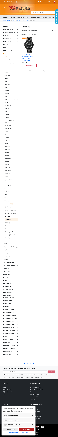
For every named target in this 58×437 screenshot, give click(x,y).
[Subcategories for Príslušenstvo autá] (17, 321)
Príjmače (5, 277)
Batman (7, 78)
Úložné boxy (8, 207)
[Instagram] (30, 363)
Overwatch (8, 170)
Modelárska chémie (9, 330)
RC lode (5, 48)
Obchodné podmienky (36, 387)
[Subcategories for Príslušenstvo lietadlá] (17, 315)
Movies (7, 161)
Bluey (6, 81)
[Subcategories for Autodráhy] (17, 238)
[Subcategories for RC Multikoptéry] (17, 42)
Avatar (6, 72)
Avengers (7, 75)
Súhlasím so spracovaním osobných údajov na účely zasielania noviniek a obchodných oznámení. (28, 374)
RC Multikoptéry (8, 42)
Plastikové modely (8, 29)
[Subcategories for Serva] (17, 280)
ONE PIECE (8, 167)
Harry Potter (8, 125)
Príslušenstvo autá (8, 321)
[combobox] (43, 12)
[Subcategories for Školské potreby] (17, 232)
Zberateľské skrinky (10, 210)
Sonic (6, 176)
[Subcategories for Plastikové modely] (17, 29)
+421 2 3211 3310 (37, 416)
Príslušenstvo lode (8, 324)
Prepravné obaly (8, 339)
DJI (27, 17)
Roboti (6, 259)
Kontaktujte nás (34, 394)
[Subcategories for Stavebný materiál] (17, 333)
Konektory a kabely (8, 309)
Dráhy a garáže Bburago (11, 247)
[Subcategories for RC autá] (17, 45)
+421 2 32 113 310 (7, 1)
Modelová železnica (9, 32)
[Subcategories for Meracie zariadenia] (17, 312)
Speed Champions (10, 180)
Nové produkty (7, 389)
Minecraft (7, 146)
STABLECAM (7, 354)
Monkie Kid (8, 158)
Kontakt (32, 392)
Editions (7, 111)
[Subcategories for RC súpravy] (17, 274)
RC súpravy (6, 274)
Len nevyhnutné (10, 429)
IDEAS (6, 134)
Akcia (4, 387)
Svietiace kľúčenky (10, 213)
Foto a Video (7, 283)
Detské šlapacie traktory (11, 265)
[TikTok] (33, 363)
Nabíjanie (6, 306)
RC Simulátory (7, 286)
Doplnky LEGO (9, 204)
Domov (5, 26)
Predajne (32, 399)
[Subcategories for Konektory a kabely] (17, 309)
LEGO (5, 57)
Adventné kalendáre (9, 241)
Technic (7, 189)
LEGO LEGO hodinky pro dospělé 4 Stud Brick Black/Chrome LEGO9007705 (29, 57)
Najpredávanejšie (8, 392)
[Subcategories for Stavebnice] (17, 253)
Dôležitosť (34, 30)
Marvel (6, 143)
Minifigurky (8, 155)
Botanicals (7, 84)
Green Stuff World (35, 17)
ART (6, 69)
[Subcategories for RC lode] (17, 48)
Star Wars (7, 149)
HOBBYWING (20, 17)
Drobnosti (7, 268)
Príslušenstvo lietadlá (9, 315)
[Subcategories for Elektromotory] (17, 292)
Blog (4, 394)
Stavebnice (7, 253)
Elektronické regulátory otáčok (8, 296)
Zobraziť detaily (29, 65)
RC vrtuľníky (6, 38)
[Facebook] (24, 363)
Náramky (7, 226)
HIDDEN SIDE (8, 128)
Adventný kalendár (10, 235)
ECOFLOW (51, 17)
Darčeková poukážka (9, 348)
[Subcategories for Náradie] (17, 336)
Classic (7, 90)
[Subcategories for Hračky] (17, 54)
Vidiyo (6, 195)
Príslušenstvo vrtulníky (10, 318)
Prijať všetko (26, 429)
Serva (5, 280)
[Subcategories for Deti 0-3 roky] (17, 271)
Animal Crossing (9, 63)
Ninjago (7, 164)
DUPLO (7, 108)
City (6, 87)
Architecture (8, 66)
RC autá (5, 45)
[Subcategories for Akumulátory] (17, 303)
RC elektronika (7, 300)
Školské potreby (9, 232)
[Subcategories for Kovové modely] (17, 351)
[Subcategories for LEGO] (17, 57)
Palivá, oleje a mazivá (9, 327)
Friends (7, 117)
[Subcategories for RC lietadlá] (17, 35)
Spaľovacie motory (8, 289)
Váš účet (5, 404)
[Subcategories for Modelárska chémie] (17, 330)
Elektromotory (7, 292)
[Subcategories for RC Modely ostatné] (17, 51)
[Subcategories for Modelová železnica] (17, 32)
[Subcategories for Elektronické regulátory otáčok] (17, 296)
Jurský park (8, 140)
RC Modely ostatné (8, 51)
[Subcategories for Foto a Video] (17, 283)
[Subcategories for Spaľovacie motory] (17, 289)
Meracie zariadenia (8, 312)
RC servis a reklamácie (36, 389)
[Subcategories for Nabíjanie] (17, 306)
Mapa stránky (34, 397)
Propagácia (6, 342)
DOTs (6, 102)
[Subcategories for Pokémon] (17, 244)
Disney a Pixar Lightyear (11, 99)
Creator (7, 93)
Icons (6, 131)
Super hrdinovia (9, 183)
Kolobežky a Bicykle (9, 345)
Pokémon (7, 173)
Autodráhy (7, 238)
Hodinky (8, 219)
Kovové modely (7, 351)
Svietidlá (7, 216)
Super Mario (8, 186)
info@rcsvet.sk (18, 1)
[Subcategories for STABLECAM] (17, 354)
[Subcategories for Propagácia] (17, 342)
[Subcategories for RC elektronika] (17, 300)
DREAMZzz (8, 105)
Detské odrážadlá (9, 262)
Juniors (7, 137)
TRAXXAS (12, 17)
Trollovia (7, 192)
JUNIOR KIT (7, 256)
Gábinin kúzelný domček (9, 121)
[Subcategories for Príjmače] (17, 277)
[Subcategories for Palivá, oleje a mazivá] (17, 327)
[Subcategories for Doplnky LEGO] (17, 204)
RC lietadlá (6, 35)
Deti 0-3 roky (8, 271)
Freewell (44, 17)
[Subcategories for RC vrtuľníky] (17, 39)
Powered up (8, 60)
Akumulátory (7, 303)
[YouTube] (27, 363)
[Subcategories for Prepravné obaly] (17, 339)
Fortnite (7, 114)
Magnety (7, 222)
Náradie (5, 336)
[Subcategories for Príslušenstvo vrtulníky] (17, 318)
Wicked (7, 201)
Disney (6, 96)
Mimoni (7, 152)
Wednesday (8, 198)
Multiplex (5, 17)
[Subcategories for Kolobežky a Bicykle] (17, 345)
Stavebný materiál (8, 333)
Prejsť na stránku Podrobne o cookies (18, 432)
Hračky (5, 54)
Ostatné (7, 229)
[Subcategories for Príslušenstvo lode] (17, 324)
